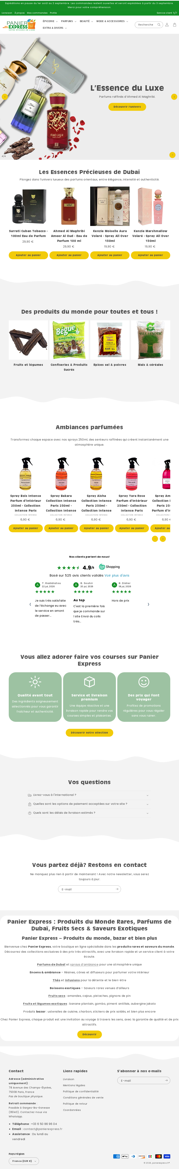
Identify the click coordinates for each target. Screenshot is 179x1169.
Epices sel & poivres (110, 365)
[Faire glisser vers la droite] (163, 539)
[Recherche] (159, 25)
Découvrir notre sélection (89, 732)
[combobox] (149, 25)
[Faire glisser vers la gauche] (155, 539)
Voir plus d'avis (117, 575)
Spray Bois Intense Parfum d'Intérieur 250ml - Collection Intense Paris (25, 503)
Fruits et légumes (28, 365)
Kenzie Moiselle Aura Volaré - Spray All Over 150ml (110, 236)
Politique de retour (75, 1103)
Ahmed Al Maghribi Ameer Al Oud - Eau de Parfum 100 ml (69, 236)
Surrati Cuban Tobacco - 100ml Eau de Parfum (28, 233)
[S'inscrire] (117, 889)
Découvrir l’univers (127, 106)
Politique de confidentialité (81, 1091)
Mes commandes (37, 12)
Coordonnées (72, 1110)
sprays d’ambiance (84, 964)
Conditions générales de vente (83, 1097)
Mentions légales (74, 1085)
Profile (53, 12)
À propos (20, 12)
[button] (50, 21)
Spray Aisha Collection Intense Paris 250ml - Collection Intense (96, 503)
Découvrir (90, 1034)
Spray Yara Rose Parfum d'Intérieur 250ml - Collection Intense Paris (131, 503)
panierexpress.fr (160, 1163)
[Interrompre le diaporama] (172, 155)
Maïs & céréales (150, 365)
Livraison (7, 12)
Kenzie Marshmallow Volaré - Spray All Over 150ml (150, 236)
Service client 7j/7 (167, 12)
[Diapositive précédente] (5, 97)
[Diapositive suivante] (174, 97)
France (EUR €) (22, 1161)
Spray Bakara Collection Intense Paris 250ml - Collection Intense (61, 503)
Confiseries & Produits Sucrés (69, 367)
